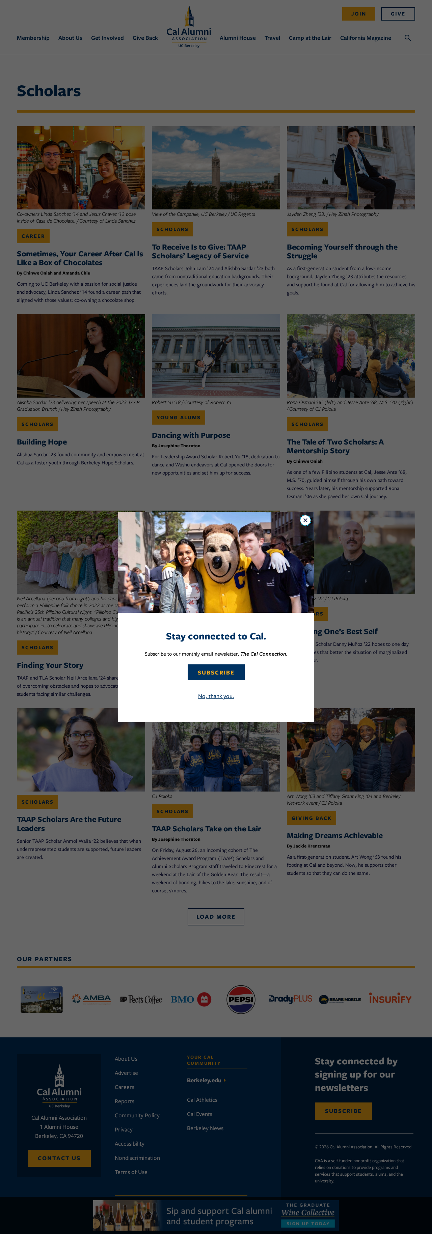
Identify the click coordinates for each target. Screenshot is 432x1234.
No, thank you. (216, 696)
